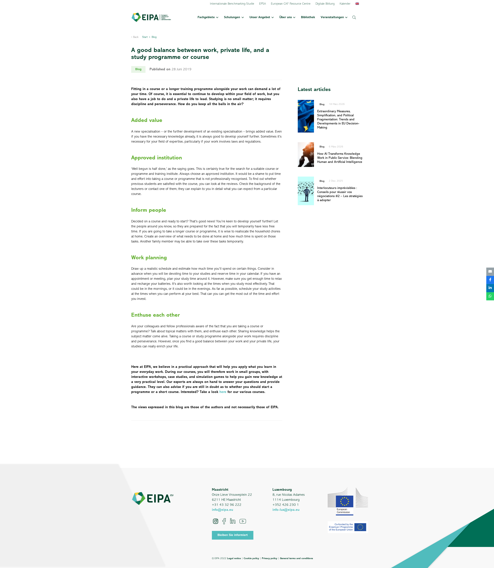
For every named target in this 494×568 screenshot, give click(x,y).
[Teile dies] (490, 280)
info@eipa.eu (222, 510)
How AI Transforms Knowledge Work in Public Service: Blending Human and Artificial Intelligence (339, 158)
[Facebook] (224, 521)
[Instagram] (215, 521)
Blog (322, 104)
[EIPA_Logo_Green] (151, 17)
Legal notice (234, 558)
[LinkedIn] (232, 521)
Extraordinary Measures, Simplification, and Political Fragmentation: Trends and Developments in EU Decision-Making (338, 119)
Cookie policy (251, 558)
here (222, 392)
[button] (216, 17)
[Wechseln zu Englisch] (358, 4)
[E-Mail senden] (490, 272)
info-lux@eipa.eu (285, 510)
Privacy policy (269, 558)
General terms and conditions (296, 558)
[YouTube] (242, 521)
